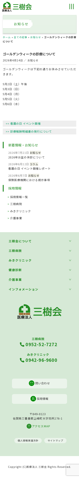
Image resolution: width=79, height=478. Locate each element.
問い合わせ (42, 383)
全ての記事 (20, 37)
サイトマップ (55, 440)
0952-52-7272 (40, 342)
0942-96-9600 (40, 357)
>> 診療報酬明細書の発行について (29, 131)
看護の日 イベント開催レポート (29, 168)
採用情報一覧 (19, 197)
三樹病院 (16, 204)
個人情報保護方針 (28, 440)
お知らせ (35, 37)
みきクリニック (20, 211)
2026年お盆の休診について (26, 157)
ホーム (7, 37)
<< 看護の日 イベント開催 (23, 123)
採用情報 (42, 399)
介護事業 (16, 218)
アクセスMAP (41, 426)
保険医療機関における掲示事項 (29, 180)
